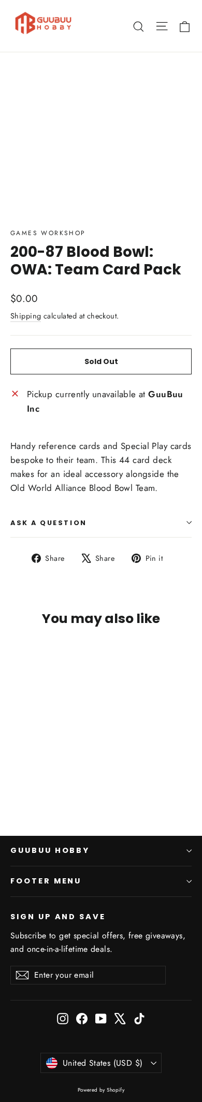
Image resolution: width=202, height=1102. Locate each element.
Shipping (25, 316)
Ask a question (48, 522)
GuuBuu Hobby (50, 850)
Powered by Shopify (101, 1090)
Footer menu (45, 881)
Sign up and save (58, 916)
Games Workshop (48, 233)
